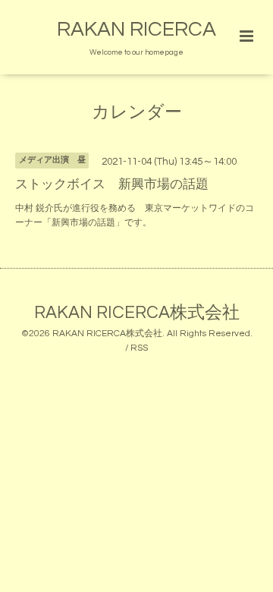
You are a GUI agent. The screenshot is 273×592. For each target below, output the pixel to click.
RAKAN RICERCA (136, 29)
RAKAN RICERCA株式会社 (137, 312)
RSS (139, 348)
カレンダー (137, 112)
